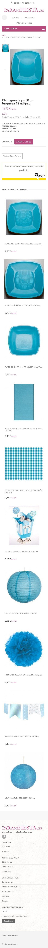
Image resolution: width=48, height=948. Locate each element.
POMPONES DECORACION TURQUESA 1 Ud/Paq (23, 675)
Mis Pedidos (6, 847)
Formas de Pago (7, 867)
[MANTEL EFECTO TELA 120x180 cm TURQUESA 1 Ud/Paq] (24, 402)
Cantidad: (5, 142)
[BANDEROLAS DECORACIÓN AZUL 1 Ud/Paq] (24, 709)
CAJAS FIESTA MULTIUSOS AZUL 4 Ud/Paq (21, 552)
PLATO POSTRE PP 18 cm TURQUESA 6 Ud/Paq (23, 244)
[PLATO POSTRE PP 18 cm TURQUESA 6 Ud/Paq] (24, 217)
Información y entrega (9, 887)
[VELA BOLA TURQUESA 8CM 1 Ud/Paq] (24, 771)
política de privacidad (19, 916)
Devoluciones (6, 872)
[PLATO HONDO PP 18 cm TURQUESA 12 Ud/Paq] (24, 340)
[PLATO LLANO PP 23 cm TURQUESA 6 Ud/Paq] (24, 278)
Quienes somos (7, 882)
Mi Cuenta (5, 852)
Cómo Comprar (7, 862)
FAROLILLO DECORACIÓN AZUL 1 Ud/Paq (21, 613)
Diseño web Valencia (9, 944)
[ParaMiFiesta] (24, 10)
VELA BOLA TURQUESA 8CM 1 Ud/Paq (20, 798)
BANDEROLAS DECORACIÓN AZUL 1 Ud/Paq (22, 736)
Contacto (5, 901)
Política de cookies (8, 892)
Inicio (4, 35)
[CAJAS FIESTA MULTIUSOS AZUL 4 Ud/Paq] (24, 525)
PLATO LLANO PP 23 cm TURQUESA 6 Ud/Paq (22, 305)
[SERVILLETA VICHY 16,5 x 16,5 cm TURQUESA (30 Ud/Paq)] (24, 463)
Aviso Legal (6, 896)
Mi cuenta (15, 18)
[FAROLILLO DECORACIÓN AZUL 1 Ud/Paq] (24, 586)
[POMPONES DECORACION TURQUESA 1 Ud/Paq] (24, 648)
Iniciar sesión (29, 18)
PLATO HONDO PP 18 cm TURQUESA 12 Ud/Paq (23, 367)
